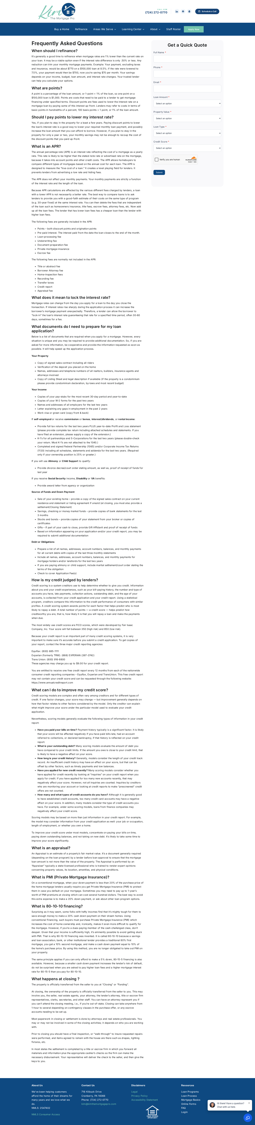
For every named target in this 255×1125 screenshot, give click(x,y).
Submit (159, 172)
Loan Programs (190, 1091)
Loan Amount (161, 97)
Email (157, 82)
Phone (157, 67)
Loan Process (189, 1095)
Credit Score (161, 141)
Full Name (159, 52)
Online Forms (188, 1103)
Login (184, 1112)
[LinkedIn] (177, 11)
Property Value (162, 111)
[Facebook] (183, 11)
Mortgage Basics (190, 1099)
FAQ (183, 1107)
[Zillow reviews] (189, 11)
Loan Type (159, 126)
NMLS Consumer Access (46, 1114)
